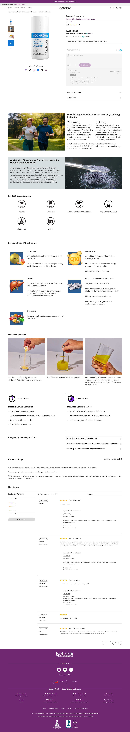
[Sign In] (113, 8)
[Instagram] (65, 670)
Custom (29, 8)
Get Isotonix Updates (65, 675)
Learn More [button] (103, 41)
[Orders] (117, 8)
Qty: (68, 65)
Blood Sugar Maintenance (23, 12)
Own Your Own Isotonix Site (81, 708)
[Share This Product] (46, 70)
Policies (44, 708)
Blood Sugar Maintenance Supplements (40, 12)
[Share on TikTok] (30, 70)
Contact (69, 708)
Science (16, 8)
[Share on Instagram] (34, 70)
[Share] (71, 670)
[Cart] (120, 8)
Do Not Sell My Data (53, 708)
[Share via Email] (26, 70)
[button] (11, 17)
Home (9, 12)
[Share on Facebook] (38, 71)
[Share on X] (42, 71)
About (63, 708)
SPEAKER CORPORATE (20, 4)
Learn (23, 8)
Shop (10, 8)
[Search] (110, 8)
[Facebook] (59, 670)
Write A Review (21, 519)
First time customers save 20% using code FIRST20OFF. (65, 1)
